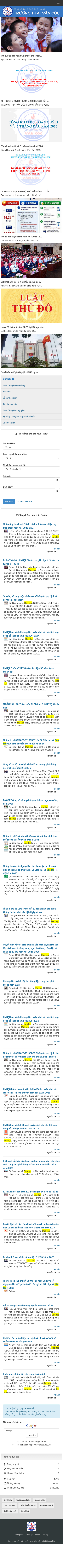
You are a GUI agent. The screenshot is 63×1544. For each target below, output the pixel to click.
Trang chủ (19, 1534)
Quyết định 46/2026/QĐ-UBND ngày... (20, 372)
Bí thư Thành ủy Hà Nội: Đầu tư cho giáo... (21, 281)
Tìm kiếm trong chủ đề (14, 465)
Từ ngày (7, 475)
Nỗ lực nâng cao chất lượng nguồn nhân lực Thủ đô (28, 1305)
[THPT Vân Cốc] (31, 11)
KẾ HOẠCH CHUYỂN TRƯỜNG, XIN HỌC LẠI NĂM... (24, 100)
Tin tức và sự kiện (23, 1500)
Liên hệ (45, 1534)
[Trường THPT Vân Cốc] (31, 1525)
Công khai (25, 1511)
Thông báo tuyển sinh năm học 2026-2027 (22, 236)
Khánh (57, 1394)
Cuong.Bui (50, 1541)
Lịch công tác (39, 1500)
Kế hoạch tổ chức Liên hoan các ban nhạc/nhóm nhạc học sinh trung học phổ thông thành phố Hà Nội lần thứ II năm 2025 (31, 1164)
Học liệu (7, 391)
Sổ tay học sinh (10, 397)
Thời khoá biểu (9, 1505)
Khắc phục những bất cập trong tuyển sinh (24, 1373)
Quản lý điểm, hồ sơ (27, 1505)
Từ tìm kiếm (9, 443)
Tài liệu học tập (10, 404)
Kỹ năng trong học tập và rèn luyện (19, 416)
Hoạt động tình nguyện (13, 410)
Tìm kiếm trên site (24, 501)
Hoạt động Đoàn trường (14, 385)
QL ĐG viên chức (10, 1511)
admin (57, 548)
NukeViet (33, 1541)
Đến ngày (8, 486)
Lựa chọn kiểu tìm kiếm (15, 454)
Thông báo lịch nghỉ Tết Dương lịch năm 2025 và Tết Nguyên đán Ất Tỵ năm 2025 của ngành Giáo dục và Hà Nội (30, 1284)
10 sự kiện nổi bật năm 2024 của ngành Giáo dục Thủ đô (30, 1191)
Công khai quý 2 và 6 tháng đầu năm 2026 (22, 146)
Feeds (37, 1534)
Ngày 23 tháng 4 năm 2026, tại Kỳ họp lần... (22, 327)
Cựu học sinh (9, 422)
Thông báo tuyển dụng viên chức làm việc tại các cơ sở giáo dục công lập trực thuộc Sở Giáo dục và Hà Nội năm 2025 (30, 870)
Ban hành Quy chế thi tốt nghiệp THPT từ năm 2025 (28, 1257)
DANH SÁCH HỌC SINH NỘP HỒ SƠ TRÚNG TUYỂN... (26, 191)
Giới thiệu (8, 1500)
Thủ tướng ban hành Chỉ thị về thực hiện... (21, 55)
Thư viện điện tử (46, 1505)
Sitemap (29, 1534)
